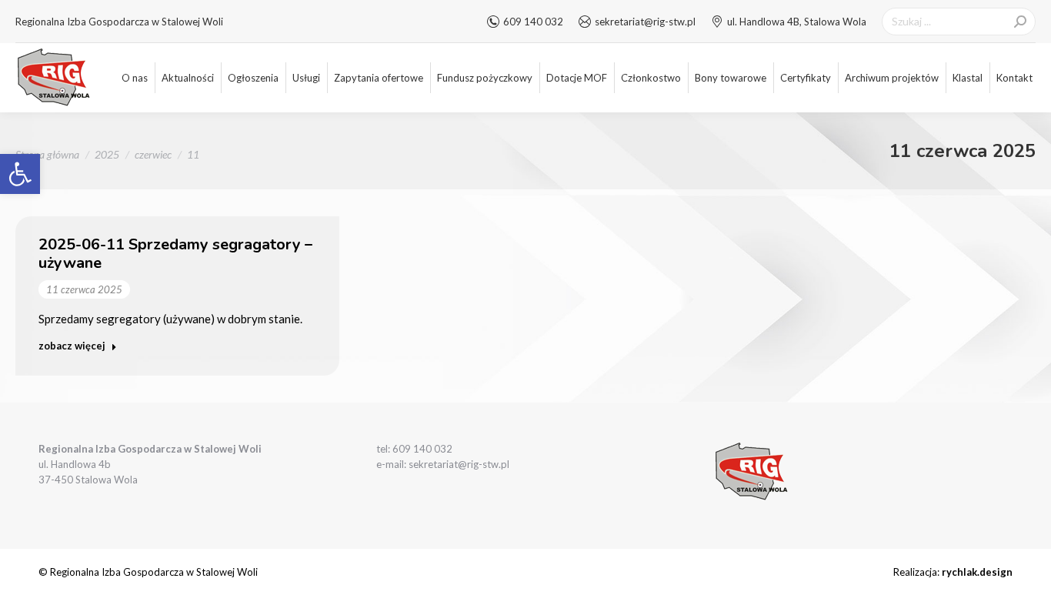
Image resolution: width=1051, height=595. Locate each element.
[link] (20, 174)
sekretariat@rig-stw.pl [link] (645, 21)
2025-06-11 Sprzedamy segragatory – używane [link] (175, 253)
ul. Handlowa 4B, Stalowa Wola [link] (796, 21)
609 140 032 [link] (533, 21)
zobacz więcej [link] (71, 345)
